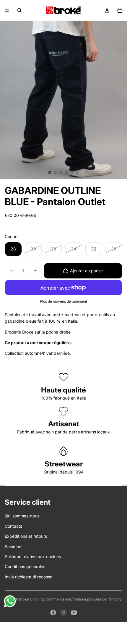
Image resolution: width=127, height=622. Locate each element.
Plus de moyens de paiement (63, 301)
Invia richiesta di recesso (28, 576)
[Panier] (119, 10)
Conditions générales (25, 566)
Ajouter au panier (86, 270)
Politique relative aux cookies (33, 556)
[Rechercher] (19, 10)
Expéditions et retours (26, 536)
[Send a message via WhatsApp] (10, 601)
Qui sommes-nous (22, 515)
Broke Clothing (31, 599)
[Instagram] (63, 612)
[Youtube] (73, 612)
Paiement (14, 546)
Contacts (13, 526)
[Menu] (7, 10)
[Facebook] (53, 612)
